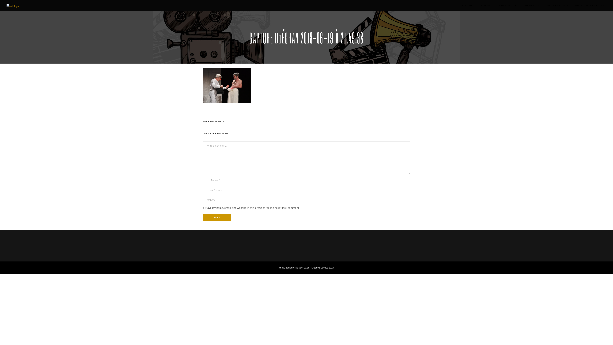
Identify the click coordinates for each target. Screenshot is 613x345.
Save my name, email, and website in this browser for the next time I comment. (252, 208)
